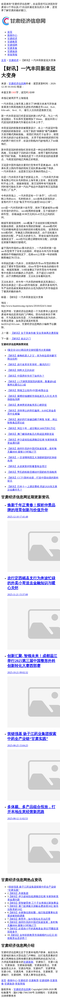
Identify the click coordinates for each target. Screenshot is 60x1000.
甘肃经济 (12, 38)
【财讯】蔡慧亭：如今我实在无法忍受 (29, 919)
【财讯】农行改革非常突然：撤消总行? (28, 364)
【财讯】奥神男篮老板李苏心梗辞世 (27, 405)
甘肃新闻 (28, 962)
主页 (3, 60)
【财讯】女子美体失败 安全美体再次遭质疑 (34, 333)
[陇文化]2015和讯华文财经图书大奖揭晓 (29, 350)
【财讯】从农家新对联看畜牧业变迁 (27, 466)
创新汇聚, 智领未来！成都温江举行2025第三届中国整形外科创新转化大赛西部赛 (32, 661)
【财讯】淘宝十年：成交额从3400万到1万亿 (31, 428)
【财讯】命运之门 (21, 338)
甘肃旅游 (12, 51)
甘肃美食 (12, 48)
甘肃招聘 (12, 45)
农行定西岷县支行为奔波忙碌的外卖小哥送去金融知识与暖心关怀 (31, 583)
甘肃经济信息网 (17, 83)
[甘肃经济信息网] (24, 26)
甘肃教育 (12, 41)
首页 (9, 32)
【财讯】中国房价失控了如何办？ (25, 376)
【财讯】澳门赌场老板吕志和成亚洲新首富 (30, 434)
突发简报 (12, 54)
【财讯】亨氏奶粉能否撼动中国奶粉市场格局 (32, 472)
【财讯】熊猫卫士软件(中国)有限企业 (27, 390)
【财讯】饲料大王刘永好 (20, 370)
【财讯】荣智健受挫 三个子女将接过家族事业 (33, 903)
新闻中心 (12, 35)
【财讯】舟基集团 (18, 893)
